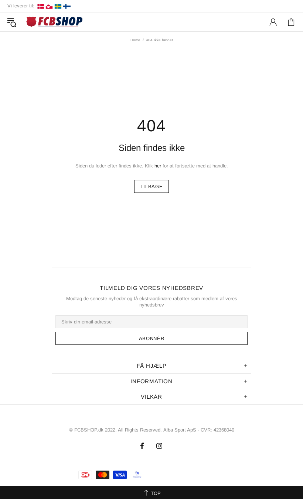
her (157, 166)
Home (135, 40)
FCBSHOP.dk (55, 22)
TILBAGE (151, 186)
